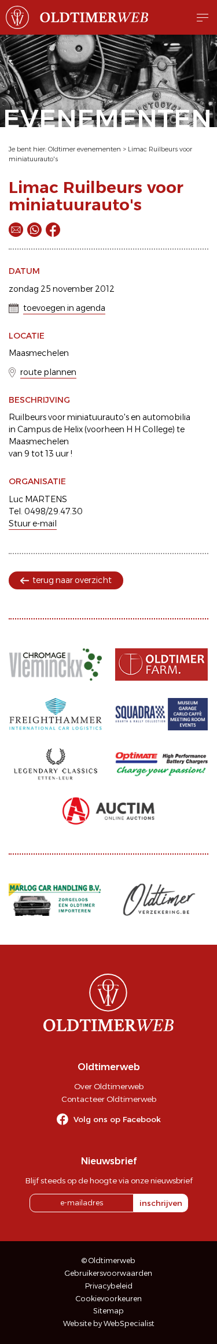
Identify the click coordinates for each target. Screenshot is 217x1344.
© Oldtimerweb (108, 1260)
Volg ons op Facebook (117, 1119)
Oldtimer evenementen (84, 149)
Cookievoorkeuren (109, 1298)
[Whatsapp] (34, 229)
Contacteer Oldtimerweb (108, 1099)
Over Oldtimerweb (109, 1086)
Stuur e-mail (33, 523)
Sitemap (108, 1310)
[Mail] (16, 229)
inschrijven (160, 1203)
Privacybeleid (109, 1286)
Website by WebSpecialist (109, 1323)
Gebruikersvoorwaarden (108, 1273)
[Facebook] (53, 229)
